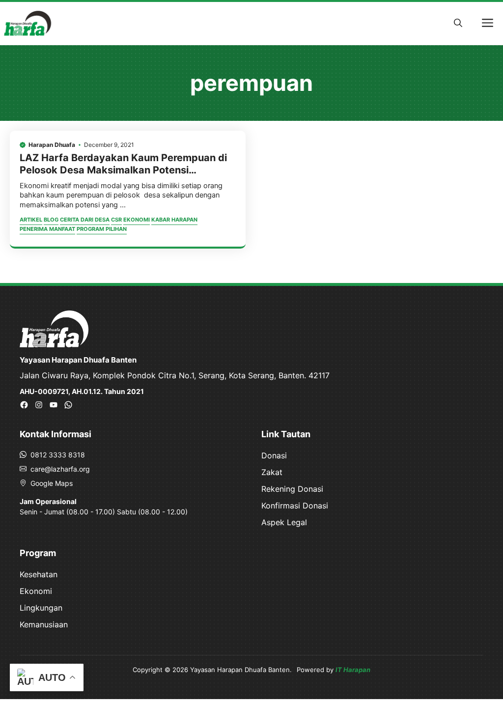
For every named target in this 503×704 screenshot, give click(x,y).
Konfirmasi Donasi (294, 505)
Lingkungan (41, 608)
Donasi (274, 455)
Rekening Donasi (292, 489)
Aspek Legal (284, 522)
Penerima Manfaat (47, 228)
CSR (116, 219)
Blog (51, 219)
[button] (458, 23)
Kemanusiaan (44, 624)
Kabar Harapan (174, 219)
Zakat (271, 472)
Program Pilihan (102, 228)
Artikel (31, 219)
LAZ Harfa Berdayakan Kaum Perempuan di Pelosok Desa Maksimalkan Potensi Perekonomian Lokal (123, 170)
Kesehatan (38, 574)
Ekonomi (136, 219)
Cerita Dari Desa (85, 219)
